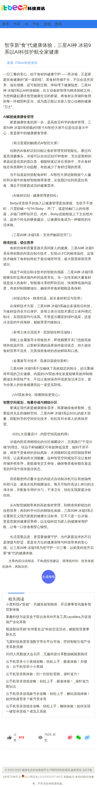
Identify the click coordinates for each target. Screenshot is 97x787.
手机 (35, 24)
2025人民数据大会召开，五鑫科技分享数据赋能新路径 (47, 654)
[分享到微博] (70, 737)
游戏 (47, 24)
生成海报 (48, 577)
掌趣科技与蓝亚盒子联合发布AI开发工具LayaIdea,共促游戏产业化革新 (48, 619)
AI (26, 24)
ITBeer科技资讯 (48, 9)
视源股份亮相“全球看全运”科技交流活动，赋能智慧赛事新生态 (47, 631)
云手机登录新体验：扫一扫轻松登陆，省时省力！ (43, 674)
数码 (58, 24)
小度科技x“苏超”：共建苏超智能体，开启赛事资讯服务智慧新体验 (48, 606)
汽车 (17, 24)
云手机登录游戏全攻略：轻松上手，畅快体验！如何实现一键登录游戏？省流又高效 (48, 708)
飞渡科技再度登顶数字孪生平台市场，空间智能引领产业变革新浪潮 (48, 644)
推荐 (5, 24)
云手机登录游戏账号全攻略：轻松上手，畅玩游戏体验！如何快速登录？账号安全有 (48, 696)
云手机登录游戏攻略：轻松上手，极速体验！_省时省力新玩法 (47, 683)
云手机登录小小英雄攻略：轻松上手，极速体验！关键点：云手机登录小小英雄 (46, 664)
